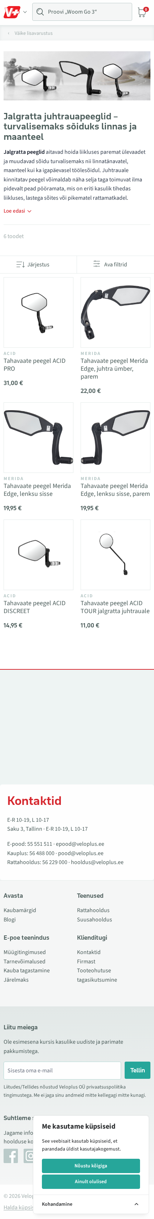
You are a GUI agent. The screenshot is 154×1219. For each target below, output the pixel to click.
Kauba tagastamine (27, 970)
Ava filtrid (115, 265)
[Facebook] (11, 1156)
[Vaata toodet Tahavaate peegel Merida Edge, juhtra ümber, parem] (115, 312)
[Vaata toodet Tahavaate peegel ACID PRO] (38, 312)
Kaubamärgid (20, 910)
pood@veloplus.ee (81, 853)
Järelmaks (16, 980)
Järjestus (38, 265)
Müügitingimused (25, 952)
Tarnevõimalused (24, 962)
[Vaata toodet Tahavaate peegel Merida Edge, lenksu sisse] (38, 437)
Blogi (10, 920)
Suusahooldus (94, 920)
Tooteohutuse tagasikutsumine (97, 975)
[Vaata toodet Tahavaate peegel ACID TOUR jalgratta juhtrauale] (115, 555)
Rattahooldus (93, 910)
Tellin (137, 1070)
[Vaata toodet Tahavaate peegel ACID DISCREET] (38, 555)
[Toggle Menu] (15, 12)
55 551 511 (39, 844)
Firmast (86, 962)
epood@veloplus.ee (80, 844)
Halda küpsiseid (23, 1207)
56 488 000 (41, 853)
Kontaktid (89, 952)
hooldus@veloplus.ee (97, 862)
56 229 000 (54, 862)
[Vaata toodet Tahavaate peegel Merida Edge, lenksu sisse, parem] (115, 437)
